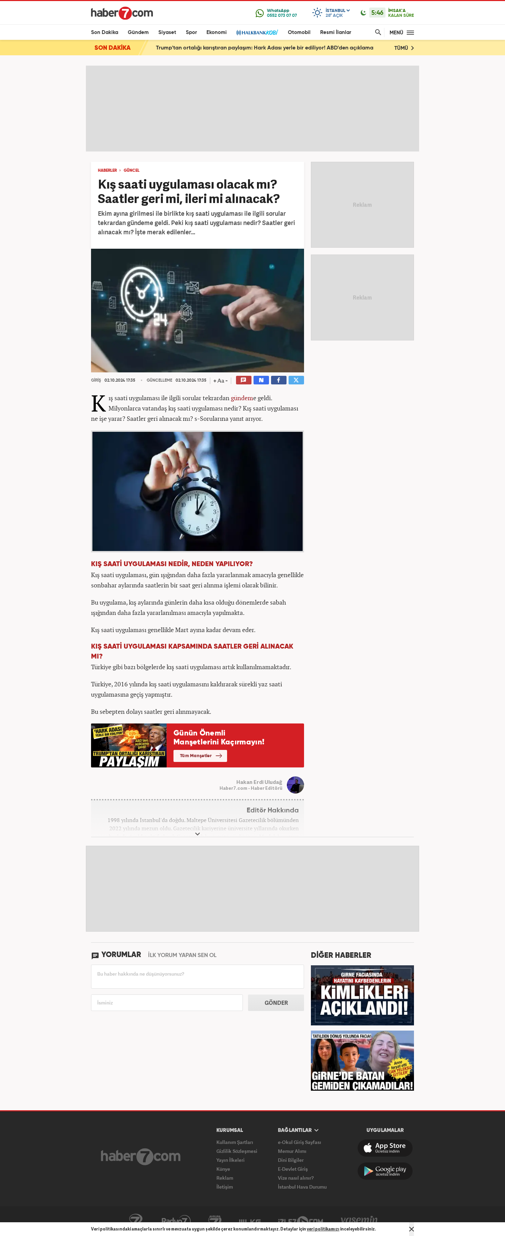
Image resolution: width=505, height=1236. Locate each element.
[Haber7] (122, 13)
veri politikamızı (323, 1229)
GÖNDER (276, 1003)
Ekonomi (216, 32)
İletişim (224, 1186)
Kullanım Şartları (234, 1142)
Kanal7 (135, 1221)
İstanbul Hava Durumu (302, 1186)
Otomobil (299, 32)
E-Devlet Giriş (293, 1169)
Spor (191, 32)
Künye (223, 1169)
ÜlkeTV (250, 1221)
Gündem (138, 32)
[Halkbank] (257, 32)
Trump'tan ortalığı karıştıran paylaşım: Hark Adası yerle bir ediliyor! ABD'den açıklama (264, 48)
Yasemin (359, 1221)
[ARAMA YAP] (377, 32)
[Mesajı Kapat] (411, 1229)
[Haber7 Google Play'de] (385, 1171)
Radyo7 (176, 1221)
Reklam (224, 1178)
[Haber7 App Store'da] (385, 1148)
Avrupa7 (215, 1221)
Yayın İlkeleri (230, 1160)
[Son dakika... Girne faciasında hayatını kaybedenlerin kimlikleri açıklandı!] (362, 994)
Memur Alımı (292, 1151)
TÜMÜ (401, 48)
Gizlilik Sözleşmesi (236, 1151)
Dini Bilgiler (291, 1160)
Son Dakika (104, 32)
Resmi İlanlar (335, 32)
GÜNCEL (131, 171)
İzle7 (300, 1221)
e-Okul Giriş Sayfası (299, 1142)
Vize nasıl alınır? (296, 1178)
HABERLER (107, 171)
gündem (242, 398)
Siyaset (167, 32)
